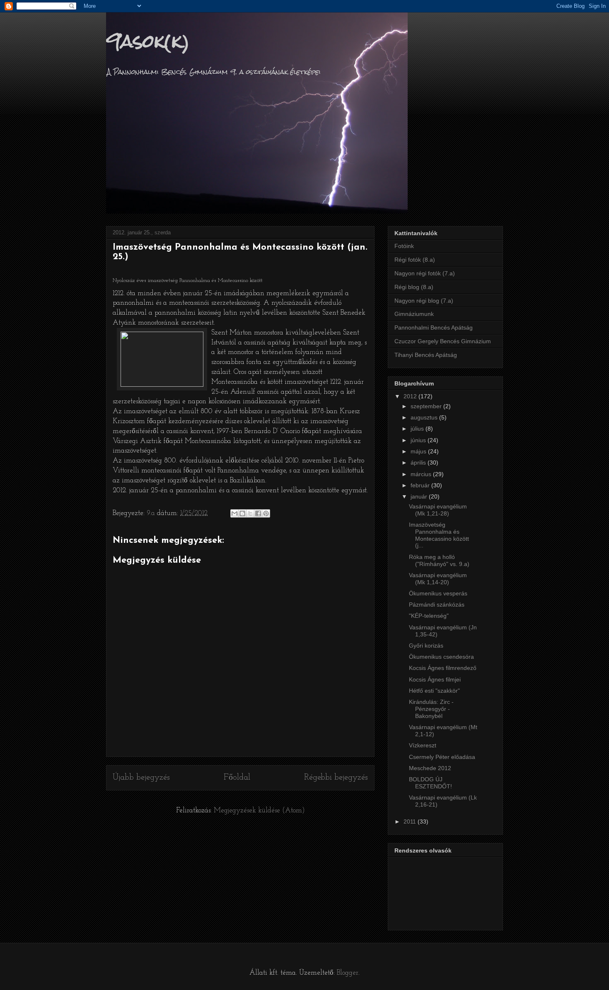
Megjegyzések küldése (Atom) (259, 810)
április (419, 462)
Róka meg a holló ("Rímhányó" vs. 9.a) (439, 560)
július (418, 428)
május (419, 451)
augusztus (425, 417)
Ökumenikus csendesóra (441, 656)
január (420, 496)
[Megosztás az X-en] (250, 513)
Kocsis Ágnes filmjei (435, 679)
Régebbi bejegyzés (336, 777)
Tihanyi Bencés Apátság (425, 355)
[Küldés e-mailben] (234, 513)
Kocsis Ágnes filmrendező (442, 668)
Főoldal (237, 777)
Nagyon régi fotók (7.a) (424, 273)
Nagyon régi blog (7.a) (423, 300)
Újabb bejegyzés (141, 777)
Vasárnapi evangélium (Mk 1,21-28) (438, 510)
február (421, 485)
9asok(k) (148, 41)
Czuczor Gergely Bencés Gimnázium (442, 341)
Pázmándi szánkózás (436, 604)
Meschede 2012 (430, 768)
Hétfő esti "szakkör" (434, 690)
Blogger (347, 972)
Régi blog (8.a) (413, 287)
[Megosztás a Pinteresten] (266, 513)
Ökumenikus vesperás (438, 593)
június (419, 440)
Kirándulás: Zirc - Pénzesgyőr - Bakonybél (431, 709)
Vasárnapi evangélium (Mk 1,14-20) (438, 578)
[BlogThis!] (242, 513)
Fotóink (404, 246)
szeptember (427, 406)
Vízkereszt (422, 745)
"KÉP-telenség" (429, 615)
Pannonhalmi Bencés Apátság (433, 327)
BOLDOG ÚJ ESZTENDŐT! (430, 783)
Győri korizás (426, 645)
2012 (411, 396)
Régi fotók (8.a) (414, 259)
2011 (411, 821)
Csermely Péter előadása (442, 757)
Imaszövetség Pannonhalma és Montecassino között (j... (439, 535)
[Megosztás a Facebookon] (258, 513)
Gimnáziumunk (414, 314)
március (422, 474)
